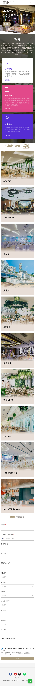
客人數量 (3, 629)
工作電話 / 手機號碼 (7, 535)
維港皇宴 (7, 363)
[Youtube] (15, 674)
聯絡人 (3, 525)
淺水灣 (6, 290)
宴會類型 (4, 591)
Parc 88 (7, 436)
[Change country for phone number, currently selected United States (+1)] (3, 539)
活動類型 (4, 573)
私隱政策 (17, 678)
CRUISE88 (8, 400)
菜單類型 (4, 582)
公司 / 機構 (4, 544)
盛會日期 (3, 610)
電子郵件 (4, 554)
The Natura (8, 217)
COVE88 (7, 181)
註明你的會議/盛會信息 (8, 638)
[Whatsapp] (24, 674)
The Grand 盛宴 (10, 473)
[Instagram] (19, 674)
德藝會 (6, 254)
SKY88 (6, 327)
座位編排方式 (5, 601)
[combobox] (17, 624)
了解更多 (7, 185)
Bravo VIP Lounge (11, 509)
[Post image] (17, 168)
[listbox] (17, 577)
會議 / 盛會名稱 (5, 563)
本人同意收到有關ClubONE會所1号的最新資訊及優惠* (18, 649)
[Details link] (5, 178)
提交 (17, 658)
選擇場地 (4, 620)
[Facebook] (10, 674)
